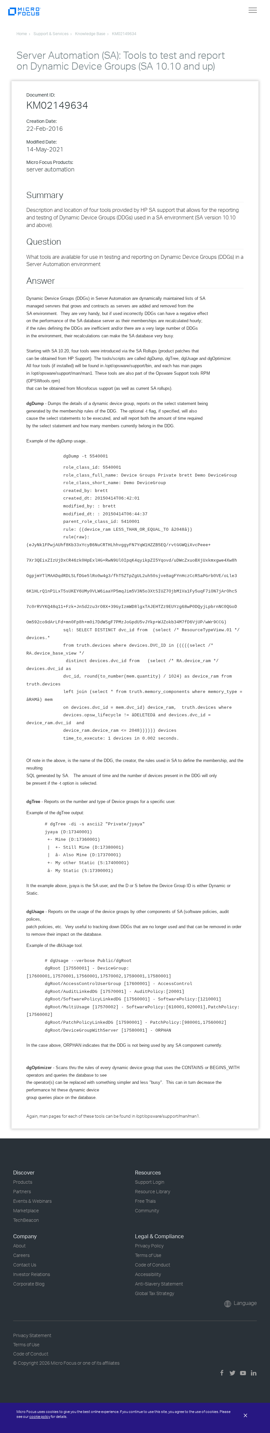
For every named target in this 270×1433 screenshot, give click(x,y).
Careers (21, 1255)
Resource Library (152, 1191)
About (19, 1245)
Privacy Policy (149, 1245)
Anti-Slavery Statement (159, 1284)
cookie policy (39, 1416)
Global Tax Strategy (154, 1293)
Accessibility (148, 1274)
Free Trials (145, 1201)
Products (22, 1182)
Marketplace (26, 1210)
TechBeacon (26, 1220)
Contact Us (24, 1264)
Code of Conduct (152, 1264)
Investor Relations (31, 1274)
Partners (22, 1191)
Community (147, 1210)
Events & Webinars (32, 1201)
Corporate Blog (28, 1284)
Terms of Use (148, 1255)
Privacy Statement (32, 1335)
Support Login (149, 1182)
